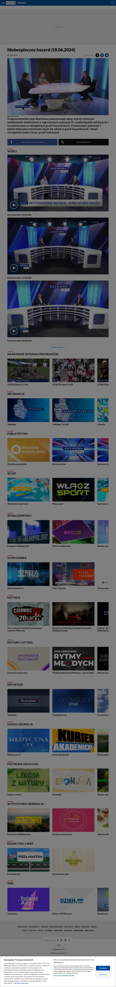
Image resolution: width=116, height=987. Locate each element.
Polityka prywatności (21, 983)
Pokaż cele (103, 974)
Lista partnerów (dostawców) (63, 975)
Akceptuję (103, 968)
